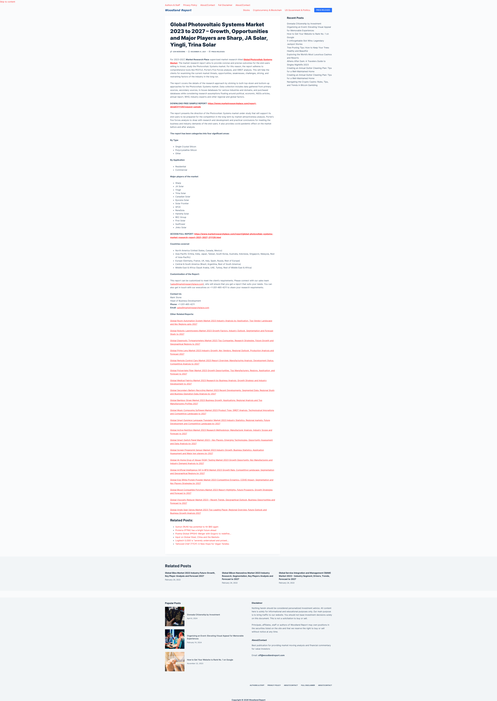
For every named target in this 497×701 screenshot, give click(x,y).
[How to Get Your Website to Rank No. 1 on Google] (174, 661)
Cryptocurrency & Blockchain (267, 10)
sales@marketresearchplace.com (187, 284)
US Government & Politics (297, 10)
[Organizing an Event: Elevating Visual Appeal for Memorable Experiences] (174, 639)
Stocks (246, 10)
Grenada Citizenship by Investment (304, 23)
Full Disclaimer (225, 5)
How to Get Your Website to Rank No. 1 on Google (210, 659)
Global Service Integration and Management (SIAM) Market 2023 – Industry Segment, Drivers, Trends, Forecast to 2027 (305, 576)
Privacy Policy (190, 5)
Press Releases (218, 52)
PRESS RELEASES (323, 10)
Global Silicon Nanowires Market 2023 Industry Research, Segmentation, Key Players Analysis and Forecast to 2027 (247, 576)
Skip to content (7, 1)
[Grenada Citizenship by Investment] (174, 616)
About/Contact (207, 5)
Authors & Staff (172, 5)
